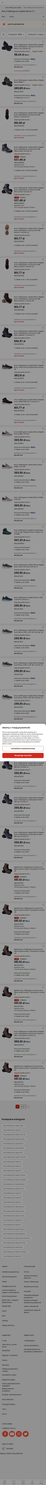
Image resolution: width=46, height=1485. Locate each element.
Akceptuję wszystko (23, 755)
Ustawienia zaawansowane (23, 748)
